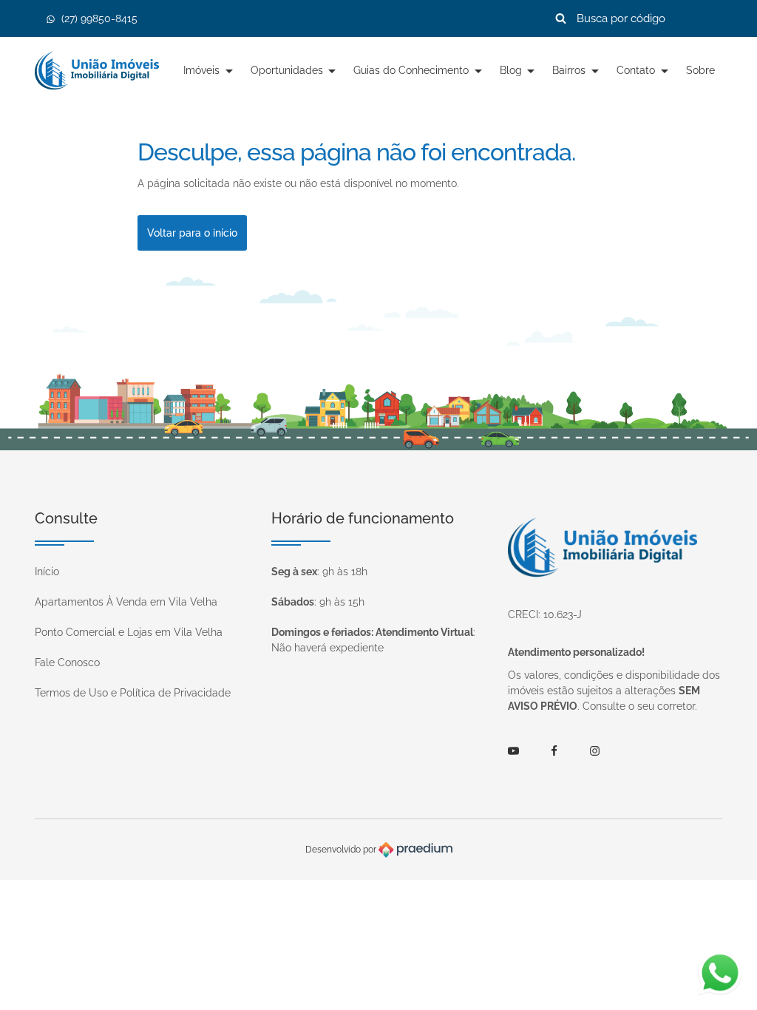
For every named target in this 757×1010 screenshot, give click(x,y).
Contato (637, 70)
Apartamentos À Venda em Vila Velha (126, 602)
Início (47, 571)
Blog (512, 70)
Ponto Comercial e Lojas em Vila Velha (129, 632)
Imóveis (203, 70)
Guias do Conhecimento (412, 70)
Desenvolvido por (341, 849)
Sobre (700, 70)
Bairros (570, 70)
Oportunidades (288, 70)
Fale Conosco (67, 662)
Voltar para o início (192, 233)
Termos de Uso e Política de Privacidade (133, 693)
